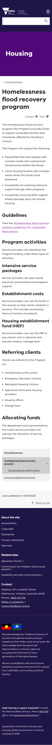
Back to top (43, 503)
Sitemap (6, 545)
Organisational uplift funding (24, 470)
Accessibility (9, 523)
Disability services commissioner (21, 575)
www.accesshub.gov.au (26, 715)
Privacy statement (12, 540)
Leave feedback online (15, 606)
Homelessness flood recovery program (20, 462)
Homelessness (13, 82)
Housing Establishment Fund (19, 477)
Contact (29, 116)
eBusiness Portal (11, 561)
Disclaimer (7, 534)
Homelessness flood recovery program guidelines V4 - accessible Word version (25, 227)
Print (42, 116)
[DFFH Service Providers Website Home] (15, 11)
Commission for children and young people (23, 568)
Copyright (7, 529)
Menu (48, 13)
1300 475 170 (17, 597)
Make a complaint (12, 602)
